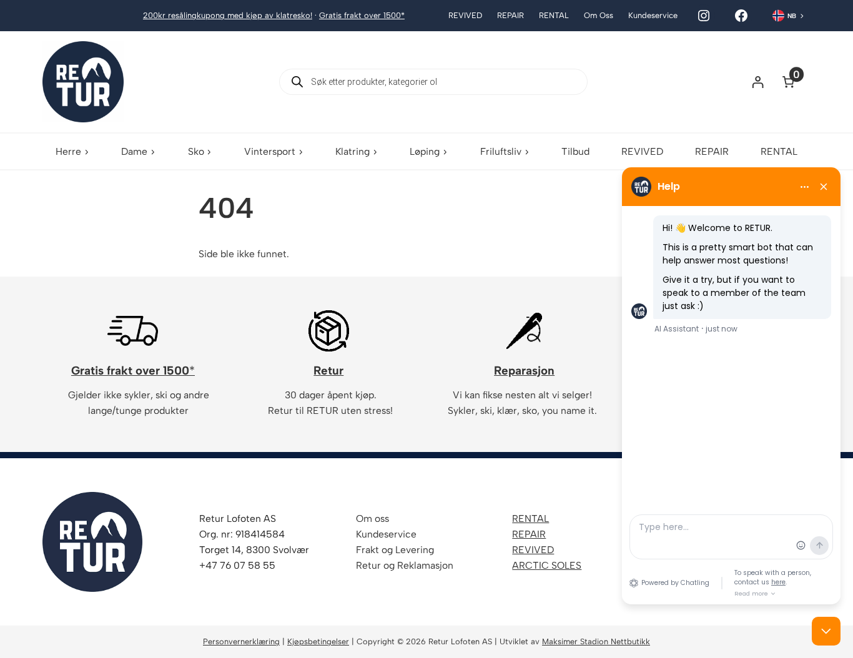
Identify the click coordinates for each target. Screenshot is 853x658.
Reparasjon (524, 370)
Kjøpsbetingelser (318, 641)
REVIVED (533, 550)
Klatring (352, 151)
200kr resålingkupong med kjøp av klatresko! (227, 15)
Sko (196, 151)
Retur (328, 370)
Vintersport (269, 151)
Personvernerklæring (241, 641)
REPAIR (529, 534)
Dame (134, 151)
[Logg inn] (757, 81)
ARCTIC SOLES (546, 565)
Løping (425, 151)
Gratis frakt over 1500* (362, 15)
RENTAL (530, 518)
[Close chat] (826, 631)
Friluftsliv (500, 151)
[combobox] (789, 15)
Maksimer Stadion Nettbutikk (596, 641)
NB (791, 16)
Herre (68, 151)
